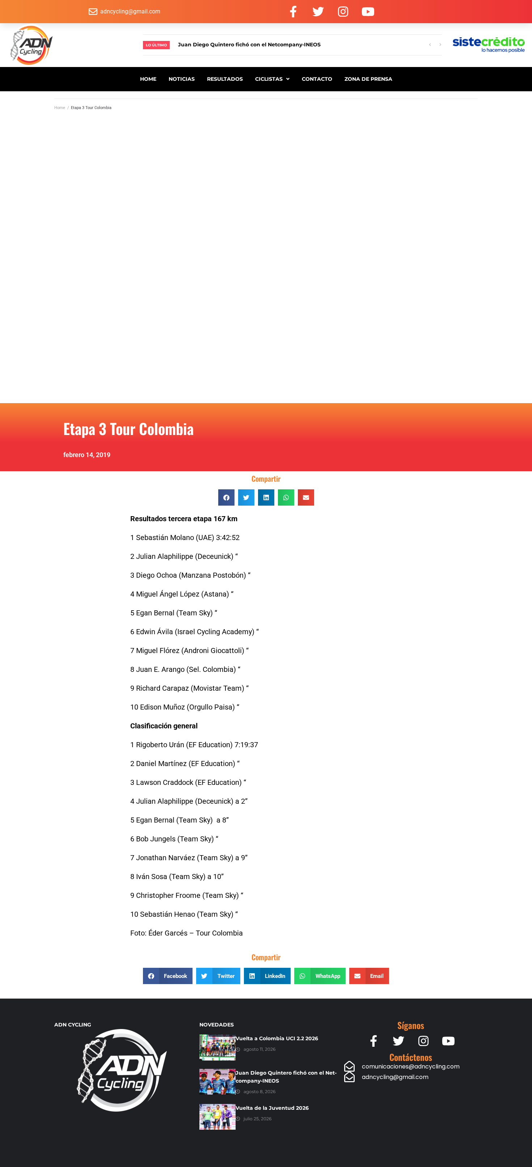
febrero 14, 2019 (86, 455)
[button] (226, 497)
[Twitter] (318, 11)
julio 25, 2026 (257, 1118)
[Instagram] (343, 11)
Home (59, 107)
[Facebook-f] (293, 11)
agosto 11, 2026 (259, 1049)
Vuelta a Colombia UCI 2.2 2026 (277, 1038)
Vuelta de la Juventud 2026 (272, 1108)
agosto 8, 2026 (259, 1091)
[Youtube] (368, 11)
